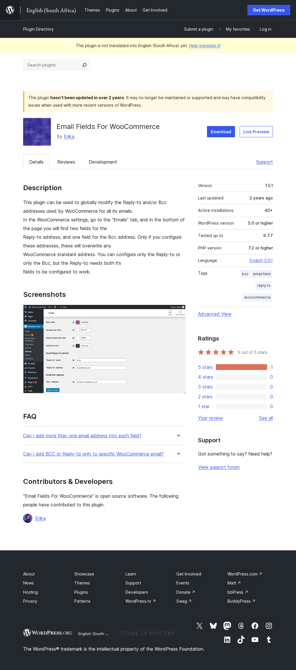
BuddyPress (241, 601)
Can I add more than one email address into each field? (82, 435)
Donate (185, 592)
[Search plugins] (84, 65)
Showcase (84, 573)
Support (264, 162)
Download (221, 131)
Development (103, 162)
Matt (234, 582)
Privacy (30, 601)
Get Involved (188, 573)
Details (36, 162)
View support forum (219, 467)
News (28, 582)
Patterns (82, 601)
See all (266, 418)
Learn (130, 573)
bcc (245, 274)
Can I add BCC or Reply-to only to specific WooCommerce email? (93, 454)
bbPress (237, 592)
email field (262, 274)
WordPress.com (244, 573)
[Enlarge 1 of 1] (178, 312)
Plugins (81, 592)
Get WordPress (269, 10)
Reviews (66, 162)
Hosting (30, 592)
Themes (82, 582)
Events (182, 582)
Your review (210, 418)
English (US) (261, 260)
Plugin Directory (38, 29)
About (29, 573)
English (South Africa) (97, 633)
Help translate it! (205, 45)
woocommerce (257, 297)
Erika (69, 136)
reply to (264, 285)
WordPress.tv (140, 601)
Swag (184, 601)
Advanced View (215, 314)
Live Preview (256, 131)
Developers (136, 592)
